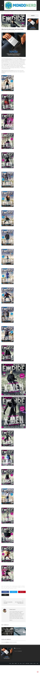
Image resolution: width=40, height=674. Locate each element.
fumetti (15, 663)
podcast (13, 663)
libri (18, 663)
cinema (21, 663)
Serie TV (24, 663)
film (2, 587)
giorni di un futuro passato (13, 587)
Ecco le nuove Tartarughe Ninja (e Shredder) (8, 602)
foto (4, 587)
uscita (9, 588)
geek (7, 587)
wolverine (12, 588)
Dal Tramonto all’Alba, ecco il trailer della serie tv (19, 602)
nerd (24, 587)
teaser (3, 588)
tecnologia (31, 663)
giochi (34, 663)
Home (10, 663)
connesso (6, 642)
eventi (37, 663)
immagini (19, 587)
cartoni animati (27, 663)
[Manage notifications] (37, 672)
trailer (6, 588)
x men (15, 588)
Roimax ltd (20, 651)
